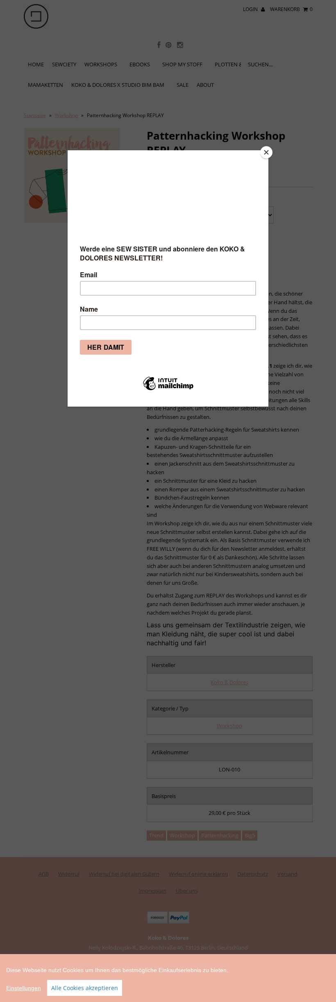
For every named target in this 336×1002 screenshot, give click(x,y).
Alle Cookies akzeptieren (84, 988)
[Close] (266, 152)
